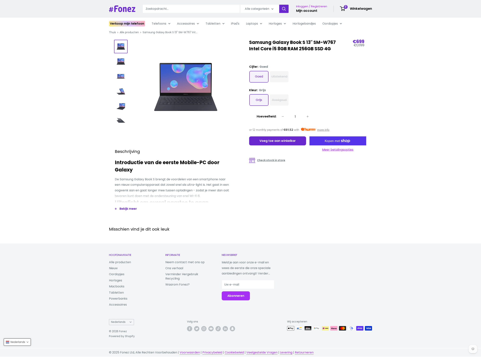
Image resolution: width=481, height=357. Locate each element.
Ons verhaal (174, 268)
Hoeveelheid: (266, 116)
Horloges (275, 23)
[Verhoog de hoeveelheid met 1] (308, 116)
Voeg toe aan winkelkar (277, 141)
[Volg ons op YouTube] (211, 328)
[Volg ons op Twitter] (196, 328)
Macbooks (116, 286)
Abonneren (235, 296)
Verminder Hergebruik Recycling (181, 276)
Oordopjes (330, 23)
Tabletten (213, 23)
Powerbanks (118, 298)
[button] (17, 342)
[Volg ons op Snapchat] (232, 328)
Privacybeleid (212, 352)
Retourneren (304, 352)
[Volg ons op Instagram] (203, 328)
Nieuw (113, 268)
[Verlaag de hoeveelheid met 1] (283, 116)
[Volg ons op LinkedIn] (225, 328)
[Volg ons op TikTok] (218, 328)
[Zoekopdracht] (284, 9)
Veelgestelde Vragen (262, 352)
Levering (286, 352)
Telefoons (159, 23)
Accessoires (186, 23)
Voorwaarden (190, 352)
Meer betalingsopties (337, 149)
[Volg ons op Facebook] (189, 328)
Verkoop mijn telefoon (127, 23)
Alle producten (129, 32)
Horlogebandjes (304, 23)
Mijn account (306, 10)
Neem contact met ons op (185, 262)
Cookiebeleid (234, 352)
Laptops (252, 23)
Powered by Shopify (122, 336)
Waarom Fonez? (177, 284)
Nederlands (118, 322)
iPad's (235, 23)
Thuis (112, 32)
